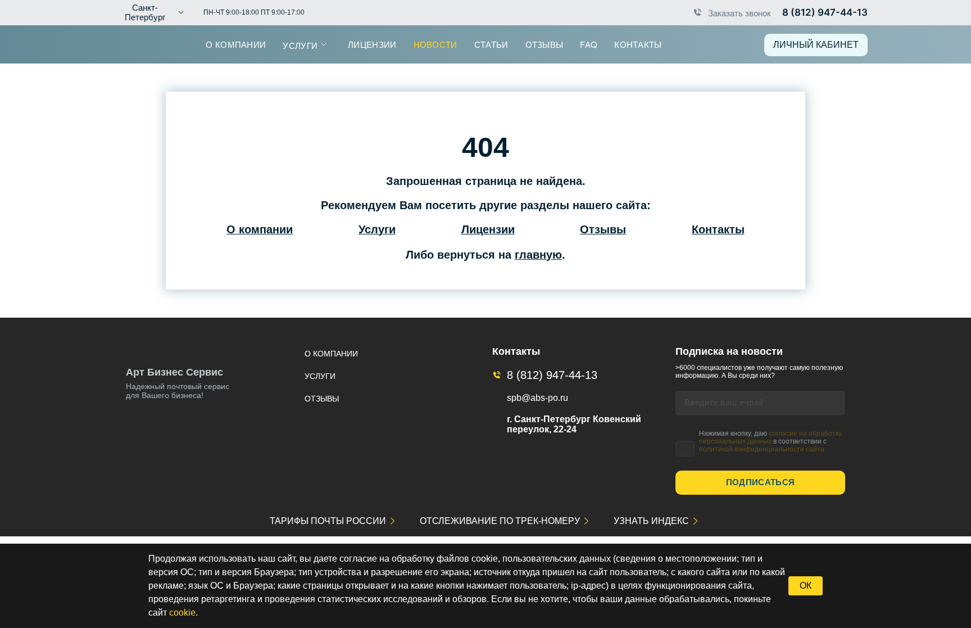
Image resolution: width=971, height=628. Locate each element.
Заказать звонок (739, 12)
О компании (236, 44)
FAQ (588, 44)
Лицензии (372, 44)
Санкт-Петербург (145, 12)
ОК (805, 585)
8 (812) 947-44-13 (825, 12)
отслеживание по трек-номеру (500, 521)
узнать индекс (651, 521)
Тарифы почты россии (328, 521)
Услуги (300, 45)
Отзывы (544, 44)
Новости (435, 44)
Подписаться (760, 482)
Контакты (637, 44)
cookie (182, 612)
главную (538, 255)
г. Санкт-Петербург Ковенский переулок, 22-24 (574, 424)
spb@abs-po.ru (537, 398)
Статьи (491, 44)
